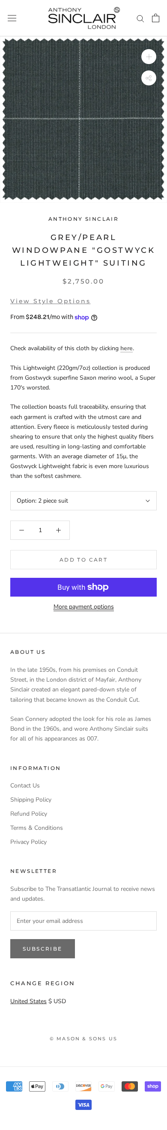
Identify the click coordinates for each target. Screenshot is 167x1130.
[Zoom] (148, 56)
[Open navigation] (12, 18)
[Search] (140, 18)
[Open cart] (155, 18)
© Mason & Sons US (83, 1039)
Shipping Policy (30, 800)
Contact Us (25, 786)
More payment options (84, 607)
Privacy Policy (28, 842)
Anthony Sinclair (83, 219)
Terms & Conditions (36, 828)
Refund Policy (28, 814)
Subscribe (43, 949)
